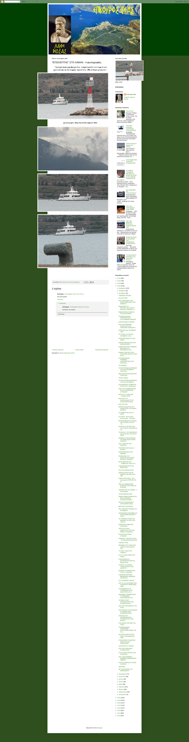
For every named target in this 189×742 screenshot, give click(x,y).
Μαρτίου (121, 689)
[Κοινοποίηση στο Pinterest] (93, 282)
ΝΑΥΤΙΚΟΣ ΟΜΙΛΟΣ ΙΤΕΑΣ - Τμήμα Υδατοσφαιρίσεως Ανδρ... (127, 636)
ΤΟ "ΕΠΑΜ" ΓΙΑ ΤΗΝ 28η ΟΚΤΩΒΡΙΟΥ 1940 (126, 335)
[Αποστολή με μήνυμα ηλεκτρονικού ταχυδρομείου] (85, 282)
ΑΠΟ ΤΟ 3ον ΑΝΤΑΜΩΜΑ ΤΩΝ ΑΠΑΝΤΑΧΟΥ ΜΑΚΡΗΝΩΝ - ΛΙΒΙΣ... (128, 584)
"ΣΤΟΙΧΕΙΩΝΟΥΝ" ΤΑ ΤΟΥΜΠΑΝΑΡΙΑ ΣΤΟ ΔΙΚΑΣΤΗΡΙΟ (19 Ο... (125, 590)
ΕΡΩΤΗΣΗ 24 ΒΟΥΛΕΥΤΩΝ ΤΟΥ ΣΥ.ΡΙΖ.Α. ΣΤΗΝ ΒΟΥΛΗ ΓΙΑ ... (128, 428)
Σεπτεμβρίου (123, 674)
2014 (119, 713)
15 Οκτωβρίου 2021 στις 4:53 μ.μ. (79, 307)
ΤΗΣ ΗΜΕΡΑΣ (123, 365)
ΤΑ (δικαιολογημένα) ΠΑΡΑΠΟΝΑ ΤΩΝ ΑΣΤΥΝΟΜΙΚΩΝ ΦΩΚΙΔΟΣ (127, 318)
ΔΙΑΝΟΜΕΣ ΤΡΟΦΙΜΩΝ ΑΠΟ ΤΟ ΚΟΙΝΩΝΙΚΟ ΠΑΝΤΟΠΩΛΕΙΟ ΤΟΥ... (127, 596)
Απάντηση (60, 299)
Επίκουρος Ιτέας (131, 94)
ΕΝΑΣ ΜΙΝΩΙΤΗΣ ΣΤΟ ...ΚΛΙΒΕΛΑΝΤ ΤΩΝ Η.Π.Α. (127, 462)
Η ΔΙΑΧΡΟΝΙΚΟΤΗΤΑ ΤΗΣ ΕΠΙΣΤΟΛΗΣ (126, 466)
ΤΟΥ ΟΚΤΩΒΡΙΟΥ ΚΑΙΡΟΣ (126, 580)
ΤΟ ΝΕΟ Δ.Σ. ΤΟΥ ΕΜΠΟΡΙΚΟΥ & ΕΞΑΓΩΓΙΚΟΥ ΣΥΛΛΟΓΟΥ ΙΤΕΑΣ (128, 434)
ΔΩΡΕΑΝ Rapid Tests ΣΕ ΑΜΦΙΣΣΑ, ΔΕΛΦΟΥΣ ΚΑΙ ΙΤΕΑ (127, 474)
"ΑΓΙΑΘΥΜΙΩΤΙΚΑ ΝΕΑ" (125, 494)
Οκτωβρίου (122, 293)
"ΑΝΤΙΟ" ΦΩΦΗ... (124, 378)
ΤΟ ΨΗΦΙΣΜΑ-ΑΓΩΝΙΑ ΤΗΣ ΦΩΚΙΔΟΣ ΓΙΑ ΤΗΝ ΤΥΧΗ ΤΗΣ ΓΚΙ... (127, 520)
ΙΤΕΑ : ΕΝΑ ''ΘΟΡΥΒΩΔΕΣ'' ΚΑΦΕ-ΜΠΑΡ (130, 208)
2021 (119, 286)
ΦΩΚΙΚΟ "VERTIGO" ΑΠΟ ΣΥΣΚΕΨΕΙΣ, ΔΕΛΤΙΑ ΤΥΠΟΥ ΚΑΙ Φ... (128, 354)
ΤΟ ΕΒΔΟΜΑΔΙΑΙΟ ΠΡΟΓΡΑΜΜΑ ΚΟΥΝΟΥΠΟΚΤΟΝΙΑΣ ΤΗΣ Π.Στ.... (127, 630)
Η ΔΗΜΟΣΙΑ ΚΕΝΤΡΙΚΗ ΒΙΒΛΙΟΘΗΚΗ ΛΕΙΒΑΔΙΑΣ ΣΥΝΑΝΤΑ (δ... (127, 576)
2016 (119, 708)
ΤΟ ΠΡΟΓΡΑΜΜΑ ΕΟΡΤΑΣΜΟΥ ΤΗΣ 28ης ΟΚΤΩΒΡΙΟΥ (128, 381)
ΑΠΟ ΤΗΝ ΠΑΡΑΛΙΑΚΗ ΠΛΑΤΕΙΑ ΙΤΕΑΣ (125, 649)
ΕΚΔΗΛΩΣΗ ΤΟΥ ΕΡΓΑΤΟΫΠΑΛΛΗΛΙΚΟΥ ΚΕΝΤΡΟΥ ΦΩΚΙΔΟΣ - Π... (127, 308)
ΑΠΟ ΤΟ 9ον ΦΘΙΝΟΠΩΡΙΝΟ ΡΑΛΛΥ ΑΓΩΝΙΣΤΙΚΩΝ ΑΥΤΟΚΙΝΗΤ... (127, 390)
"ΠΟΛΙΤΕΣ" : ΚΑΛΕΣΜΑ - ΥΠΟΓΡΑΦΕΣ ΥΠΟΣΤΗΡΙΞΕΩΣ (131, 128)
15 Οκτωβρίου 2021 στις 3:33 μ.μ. (74, 294)
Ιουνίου (121, 682)
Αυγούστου (122, 676)
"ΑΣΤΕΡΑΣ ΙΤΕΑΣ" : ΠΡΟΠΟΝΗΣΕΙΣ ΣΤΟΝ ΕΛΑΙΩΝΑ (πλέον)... (126, 601)
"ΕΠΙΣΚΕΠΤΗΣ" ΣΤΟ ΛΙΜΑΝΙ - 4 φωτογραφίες (128, 490)
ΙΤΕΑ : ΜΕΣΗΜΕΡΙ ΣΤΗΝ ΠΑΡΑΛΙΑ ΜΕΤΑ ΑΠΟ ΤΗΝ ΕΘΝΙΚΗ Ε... (127, 302)
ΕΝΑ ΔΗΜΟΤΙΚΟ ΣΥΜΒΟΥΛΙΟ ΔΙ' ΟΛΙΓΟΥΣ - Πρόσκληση (127, 385)
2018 (119, 703)
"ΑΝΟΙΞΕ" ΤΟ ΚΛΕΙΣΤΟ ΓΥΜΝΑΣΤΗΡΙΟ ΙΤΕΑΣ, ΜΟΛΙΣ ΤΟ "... (126, 566)
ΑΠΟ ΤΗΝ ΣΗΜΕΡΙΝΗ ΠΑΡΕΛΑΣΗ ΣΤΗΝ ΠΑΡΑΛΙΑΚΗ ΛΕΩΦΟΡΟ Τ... (127, 326)
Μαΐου (121, 684)
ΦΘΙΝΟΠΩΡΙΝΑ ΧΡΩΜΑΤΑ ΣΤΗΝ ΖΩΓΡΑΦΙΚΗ (126, 312)
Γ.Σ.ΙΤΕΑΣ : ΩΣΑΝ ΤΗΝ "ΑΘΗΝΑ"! (125, 551)
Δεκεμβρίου (122, 288)
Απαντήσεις (62, 303)
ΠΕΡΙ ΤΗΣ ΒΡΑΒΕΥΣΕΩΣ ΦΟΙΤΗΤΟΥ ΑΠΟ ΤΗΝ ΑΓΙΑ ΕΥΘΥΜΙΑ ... (127, 485)
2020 (119, 698)
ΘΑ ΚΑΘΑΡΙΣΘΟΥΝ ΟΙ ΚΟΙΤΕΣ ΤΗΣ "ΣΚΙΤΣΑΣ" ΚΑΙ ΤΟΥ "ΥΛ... (128, 422)
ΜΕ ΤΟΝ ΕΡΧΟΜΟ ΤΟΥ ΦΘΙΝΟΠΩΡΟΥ (126, 670)
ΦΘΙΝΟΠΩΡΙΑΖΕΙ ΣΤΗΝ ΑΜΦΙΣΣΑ (126, 452)
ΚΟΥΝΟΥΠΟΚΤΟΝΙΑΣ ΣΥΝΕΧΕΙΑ (125, 535)
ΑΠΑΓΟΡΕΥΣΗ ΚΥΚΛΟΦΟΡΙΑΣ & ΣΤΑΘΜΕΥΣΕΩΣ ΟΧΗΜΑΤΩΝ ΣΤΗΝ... (128, 611)
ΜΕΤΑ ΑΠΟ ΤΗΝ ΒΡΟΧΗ (126, 506)
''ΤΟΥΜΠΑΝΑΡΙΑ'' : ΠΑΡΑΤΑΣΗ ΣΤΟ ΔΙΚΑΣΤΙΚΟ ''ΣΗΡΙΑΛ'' (131, 257)
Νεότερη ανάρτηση (57, 350)
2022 (119, 283)
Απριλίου (121, 687)
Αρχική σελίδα (79, 350)
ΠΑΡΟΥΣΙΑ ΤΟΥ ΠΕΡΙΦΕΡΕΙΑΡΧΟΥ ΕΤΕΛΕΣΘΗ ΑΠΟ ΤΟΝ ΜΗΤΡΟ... (126, 618)
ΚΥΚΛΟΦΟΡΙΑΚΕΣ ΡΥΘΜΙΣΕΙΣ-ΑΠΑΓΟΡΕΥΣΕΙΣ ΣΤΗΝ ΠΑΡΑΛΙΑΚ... (126, 360)
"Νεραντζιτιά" (130, 111)
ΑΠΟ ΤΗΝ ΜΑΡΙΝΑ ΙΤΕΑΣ (126, 470)
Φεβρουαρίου (123, 692)
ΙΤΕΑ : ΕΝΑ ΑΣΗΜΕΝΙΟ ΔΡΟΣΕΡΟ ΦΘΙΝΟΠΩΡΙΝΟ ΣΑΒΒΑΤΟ (127, 658)
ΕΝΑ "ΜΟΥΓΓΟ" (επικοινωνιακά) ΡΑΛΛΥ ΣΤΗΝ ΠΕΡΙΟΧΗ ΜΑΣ (126, 400)
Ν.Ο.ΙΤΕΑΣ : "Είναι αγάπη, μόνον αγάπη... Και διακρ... (127, 417)
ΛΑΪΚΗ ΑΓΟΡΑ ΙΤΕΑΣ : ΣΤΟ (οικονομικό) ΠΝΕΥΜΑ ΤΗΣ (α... (127, 480)
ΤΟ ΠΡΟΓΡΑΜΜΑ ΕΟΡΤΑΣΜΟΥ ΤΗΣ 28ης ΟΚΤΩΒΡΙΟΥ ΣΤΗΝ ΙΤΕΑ (128, 369)
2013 (119, 715)
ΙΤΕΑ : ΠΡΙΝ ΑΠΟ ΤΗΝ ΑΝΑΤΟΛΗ (125, 444)
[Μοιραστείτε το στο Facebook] (91, 282)
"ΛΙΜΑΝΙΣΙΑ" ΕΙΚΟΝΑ (125, 295)
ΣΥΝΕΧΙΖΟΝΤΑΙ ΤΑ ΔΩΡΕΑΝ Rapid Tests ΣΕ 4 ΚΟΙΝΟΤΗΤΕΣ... (127, 641)
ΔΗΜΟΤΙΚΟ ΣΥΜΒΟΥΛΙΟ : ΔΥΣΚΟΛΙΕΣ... (126, 525)
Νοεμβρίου (122, 291)
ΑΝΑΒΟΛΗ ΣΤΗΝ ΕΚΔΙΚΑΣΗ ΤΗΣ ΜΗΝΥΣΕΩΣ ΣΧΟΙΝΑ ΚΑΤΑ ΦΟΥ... (127, 439)
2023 (119, 281)
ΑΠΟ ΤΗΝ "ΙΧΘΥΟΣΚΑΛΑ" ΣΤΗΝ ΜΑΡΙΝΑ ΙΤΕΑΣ (126, 503)
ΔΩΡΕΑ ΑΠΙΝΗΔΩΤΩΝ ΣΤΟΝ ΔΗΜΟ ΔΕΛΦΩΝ (127, 343)
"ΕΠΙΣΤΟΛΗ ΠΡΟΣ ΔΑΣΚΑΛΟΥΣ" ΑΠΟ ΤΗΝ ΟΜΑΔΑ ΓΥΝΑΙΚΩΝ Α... (127, 530)
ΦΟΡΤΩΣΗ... (122, 667)
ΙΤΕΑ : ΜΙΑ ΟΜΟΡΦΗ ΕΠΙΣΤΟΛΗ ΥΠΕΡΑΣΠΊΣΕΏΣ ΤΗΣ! (131, 224)
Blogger (100, 728)
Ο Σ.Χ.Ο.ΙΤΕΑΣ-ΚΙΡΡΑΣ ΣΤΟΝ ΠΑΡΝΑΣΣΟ (127, 653)
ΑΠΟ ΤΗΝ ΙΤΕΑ (123, 404)
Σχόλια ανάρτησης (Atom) (67, 353)
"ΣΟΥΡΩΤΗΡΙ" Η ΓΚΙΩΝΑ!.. (126, 646)
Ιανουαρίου (122, 694)
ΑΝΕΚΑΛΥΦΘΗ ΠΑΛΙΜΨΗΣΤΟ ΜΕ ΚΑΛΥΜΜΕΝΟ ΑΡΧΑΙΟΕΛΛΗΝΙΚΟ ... (128, 498)
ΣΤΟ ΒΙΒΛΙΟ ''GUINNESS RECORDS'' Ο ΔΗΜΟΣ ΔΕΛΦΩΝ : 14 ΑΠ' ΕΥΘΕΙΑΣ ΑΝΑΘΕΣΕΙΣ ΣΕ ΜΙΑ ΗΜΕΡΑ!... (127, 175)
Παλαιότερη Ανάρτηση (101, 350)
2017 (119, 705)
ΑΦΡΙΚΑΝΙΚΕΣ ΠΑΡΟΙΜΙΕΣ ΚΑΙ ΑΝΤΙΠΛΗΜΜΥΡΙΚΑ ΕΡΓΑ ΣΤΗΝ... (128, 514)
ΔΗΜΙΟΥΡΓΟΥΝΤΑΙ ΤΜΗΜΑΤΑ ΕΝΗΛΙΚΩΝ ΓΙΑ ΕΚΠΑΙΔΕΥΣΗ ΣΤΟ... (127, 348)
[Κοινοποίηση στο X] (89, 282)
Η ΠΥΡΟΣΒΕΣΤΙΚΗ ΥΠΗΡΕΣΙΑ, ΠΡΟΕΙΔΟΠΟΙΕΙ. (131, 161)
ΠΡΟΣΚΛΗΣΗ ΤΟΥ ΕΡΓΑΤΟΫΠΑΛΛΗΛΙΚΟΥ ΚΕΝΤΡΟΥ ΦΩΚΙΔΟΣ (127, 457)
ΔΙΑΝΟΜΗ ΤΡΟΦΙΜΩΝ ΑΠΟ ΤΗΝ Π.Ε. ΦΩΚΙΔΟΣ (127, 571)
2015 (119, 710)
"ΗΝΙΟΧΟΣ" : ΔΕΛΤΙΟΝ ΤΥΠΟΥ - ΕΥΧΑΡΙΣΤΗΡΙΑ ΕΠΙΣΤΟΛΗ (128, 539)
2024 (119, 278)
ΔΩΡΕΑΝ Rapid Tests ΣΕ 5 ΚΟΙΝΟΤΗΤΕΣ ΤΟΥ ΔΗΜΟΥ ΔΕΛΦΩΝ (127, 408)
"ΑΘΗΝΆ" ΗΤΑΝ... (124, 542)
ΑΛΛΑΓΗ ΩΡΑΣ (123, 298)
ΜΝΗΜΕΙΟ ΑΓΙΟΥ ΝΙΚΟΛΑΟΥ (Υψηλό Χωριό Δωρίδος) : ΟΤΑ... (127, 546)
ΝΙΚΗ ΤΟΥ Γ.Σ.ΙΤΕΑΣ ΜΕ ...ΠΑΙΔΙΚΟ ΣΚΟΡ (126, 395)
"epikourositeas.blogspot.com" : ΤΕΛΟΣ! (131, 145)
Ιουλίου (121, 679)
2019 (119, 700)
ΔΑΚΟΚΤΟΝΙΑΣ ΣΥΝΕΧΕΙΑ (127, 322)
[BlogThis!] (87, 282)
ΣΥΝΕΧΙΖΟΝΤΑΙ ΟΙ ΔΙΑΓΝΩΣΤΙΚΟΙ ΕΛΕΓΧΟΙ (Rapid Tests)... (127, 560)
